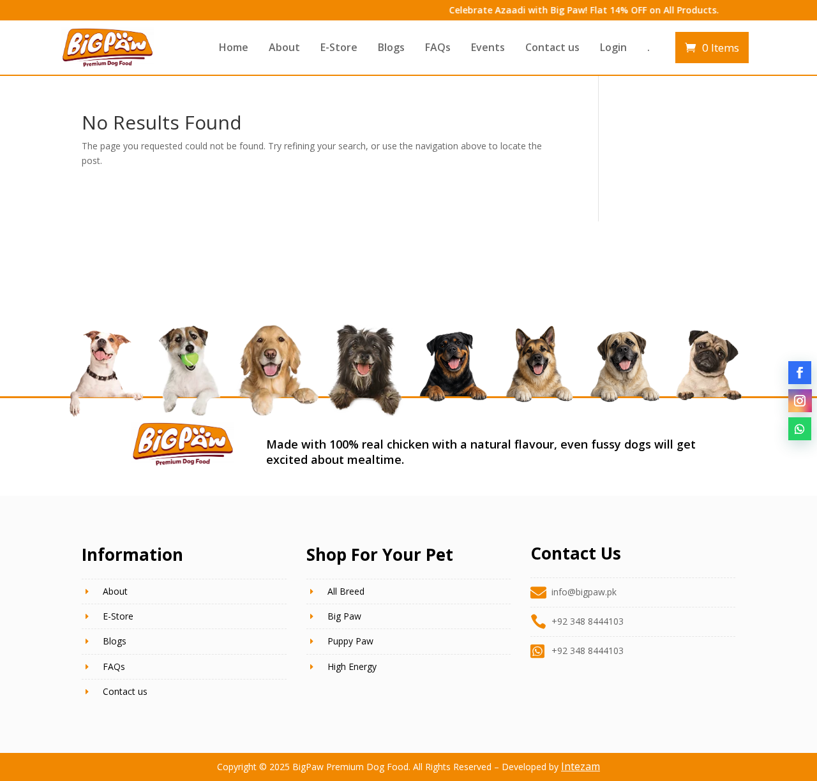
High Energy (352, 666)
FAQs (438, 47)
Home (233, 47)
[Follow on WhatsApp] (799, 428)
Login (613, 47)
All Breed (345, 591)
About (284, 47)
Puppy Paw (350, 641)
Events (488, 47)
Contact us (552, 47)
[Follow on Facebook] (799, 372)
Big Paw (344, 616)
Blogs (391, 47)
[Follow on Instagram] (799, 400)
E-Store (338, 47)
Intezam (580, 766)
